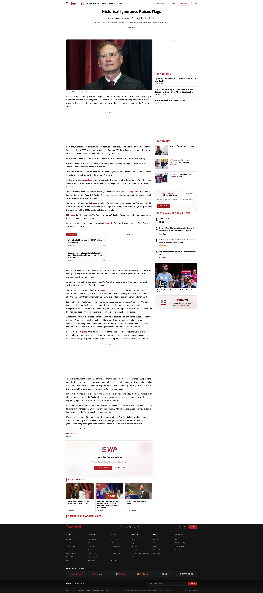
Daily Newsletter (179, 546)
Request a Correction (98, 590)
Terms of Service (70, 590)
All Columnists (113, 560)
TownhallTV (69, 557)
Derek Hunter (113, 543)
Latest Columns (70, 546)
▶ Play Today (163, 206)
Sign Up (192, 583)
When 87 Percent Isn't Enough (182, 146)
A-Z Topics (91, 534)
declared (110, 397)
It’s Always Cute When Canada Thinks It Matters (181, 175)
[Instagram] (130, 527)
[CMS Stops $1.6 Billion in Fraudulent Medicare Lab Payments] (161, 164)
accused (97, 203)
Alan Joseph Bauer (115, 553)
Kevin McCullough (131, 510)
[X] (126, 527)
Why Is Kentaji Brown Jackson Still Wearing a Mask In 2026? (78, 502)
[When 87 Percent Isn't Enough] (161, 150)
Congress (90, 543)
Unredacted (135, 546)
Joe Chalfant (71, 510)
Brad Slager (113, 550)
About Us (155, 539)
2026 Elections (92, 539)
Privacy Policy (80, 590)
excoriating (88, 180)
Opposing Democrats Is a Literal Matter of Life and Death (175, 79)
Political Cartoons (71, 553)
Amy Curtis (100, 510)
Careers (155, 546)
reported (134, 191)
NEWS (89, 3)
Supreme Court (92, 560)
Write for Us (156, 553)
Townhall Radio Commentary (140, 553)
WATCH (104, 3)
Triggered (134, 543)
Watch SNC (178, 550)
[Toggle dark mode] (196, 3)
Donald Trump (92, 546)
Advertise (155, 543)
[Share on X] (132, 18)
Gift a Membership (180, 543)
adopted (101, 290)
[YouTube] (138, 527)
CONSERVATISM (71, 437)
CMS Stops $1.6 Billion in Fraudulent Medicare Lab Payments (180, 162)
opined (108, 223)
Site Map (108, 590)
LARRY (133, 539)
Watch (68, 550)
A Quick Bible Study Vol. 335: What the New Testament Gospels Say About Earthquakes (174, 90)
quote (84, 332)
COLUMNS (96, 3)
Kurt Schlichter (114, 539)
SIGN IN (172, 3)
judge (111, 412)
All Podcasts (135, 557)
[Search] (192, 3)
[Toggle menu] (67, 3)
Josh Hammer (114, 557)
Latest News (69, 543)
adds (73, 215)
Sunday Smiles (164, 219)
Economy (90, 550)
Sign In (178, 527)
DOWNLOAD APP (160, 3)
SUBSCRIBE (183, 3)
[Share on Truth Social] (137, 18)
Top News (68, 539)
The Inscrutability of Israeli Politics (171, 100)
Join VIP (193, 527)
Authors (68, 560)
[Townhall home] (73, 526)
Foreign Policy (92, 553)
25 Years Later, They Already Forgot (136, 502)
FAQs (185, 527)
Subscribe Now (119, 468)
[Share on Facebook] (141, 18)
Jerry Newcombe (114, 18)
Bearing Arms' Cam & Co (138, 550)
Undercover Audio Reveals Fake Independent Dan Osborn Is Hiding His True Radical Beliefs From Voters (108, 504)
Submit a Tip (156, 550)
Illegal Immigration (93, 557)
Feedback (88, 590)
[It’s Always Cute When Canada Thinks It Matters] (161, 178)
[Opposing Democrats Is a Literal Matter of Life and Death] (176, 275)
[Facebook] (134, 527)
